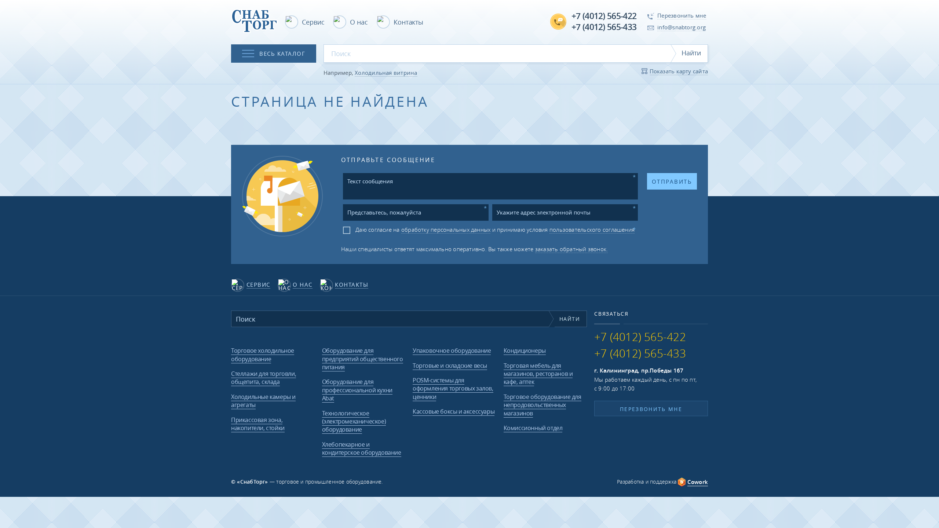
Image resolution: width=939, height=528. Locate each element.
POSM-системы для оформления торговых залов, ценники (453, 388)
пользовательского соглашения (592, 229)
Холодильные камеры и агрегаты (263, 401)
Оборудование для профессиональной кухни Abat (357, 390)
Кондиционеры (525, 350)
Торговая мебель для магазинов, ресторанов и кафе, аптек (538, 374)
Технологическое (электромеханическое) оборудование (354, 421)
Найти (691, 52)
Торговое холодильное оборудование (262, 354)
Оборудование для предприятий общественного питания (362, 358)
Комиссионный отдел (533, 428)
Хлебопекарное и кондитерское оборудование (361, 448)
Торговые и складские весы (450, 366)
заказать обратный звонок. (571, 249)
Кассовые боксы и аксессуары (453, 411)
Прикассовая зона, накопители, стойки (258, 424)
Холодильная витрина (386, 72)
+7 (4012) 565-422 (603, 16)
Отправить (672, 181)
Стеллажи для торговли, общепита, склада (263, 378)
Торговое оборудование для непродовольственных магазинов (542, 405)
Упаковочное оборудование (452, 350)
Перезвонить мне (651, 409)
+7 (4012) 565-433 (603, 27)
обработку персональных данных (446, 229)
